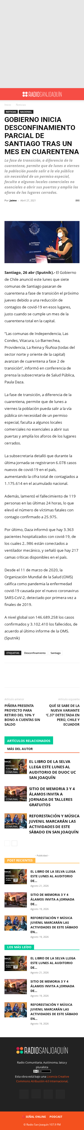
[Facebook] (23, 1094)
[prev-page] (7, 843)
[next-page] (14, 843)
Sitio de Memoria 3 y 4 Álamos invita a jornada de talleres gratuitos (52, 796)
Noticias (21, 105)
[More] (55, 210)
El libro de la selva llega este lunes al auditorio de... (52, 876)
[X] (48, 1094)
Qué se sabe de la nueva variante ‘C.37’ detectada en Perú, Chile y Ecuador (63, 715)
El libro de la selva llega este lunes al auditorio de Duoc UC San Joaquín (52, 769)
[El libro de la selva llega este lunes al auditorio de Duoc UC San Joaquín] (15, 766)
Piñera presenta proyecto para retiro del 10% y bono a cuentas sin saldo (22, 715)
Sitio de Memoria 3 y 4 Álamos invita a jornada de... (52, 899)
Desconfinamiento (35, 653)
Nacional (26, 111)
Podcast (56, 1117)
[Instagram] (36, 1093)
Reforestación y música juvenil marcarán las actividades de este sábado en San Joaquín (54, 824)
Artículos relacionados (28, 741)
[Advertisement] (42, 44)
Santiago (56, 653)
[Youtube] (60, 1094)
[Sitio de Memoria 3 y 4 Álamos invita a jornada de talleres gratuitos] (15, 794)
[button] (7, 94)
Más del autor (20, 749)
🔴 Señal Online (34, 1117)
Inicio (7, 105)
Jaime (13, 200)
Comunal (12, 772)
